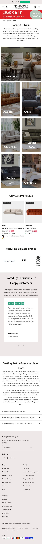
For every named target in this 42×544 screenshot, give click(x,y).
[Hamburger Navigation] (3, 7)
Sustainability (27, 486)
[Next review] (23, 345)
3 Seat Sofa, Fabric (30, 228)
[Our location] (35, 7)
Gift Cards (5, 517)
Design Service (6, 502)
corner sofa (30, 33)
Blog (3, 489)
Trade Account (6, 510)
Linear (4, 226)
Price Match (5, 513)
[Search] (7, 7)
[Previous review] (19, 345)
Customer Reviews (28, 475)
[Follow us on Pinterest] (11, 458)
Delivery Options (7, 475)
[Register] (31, 447)
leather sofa (8, 36)
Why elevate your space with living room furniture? (17, 423)
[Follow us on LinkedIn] (14, 458)
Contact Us (5, 468)
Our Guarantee (6, 482)
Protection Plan (7, 506)
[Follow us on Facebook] (4, 458)
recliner (19, 36)
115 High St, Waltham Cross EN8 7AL (19, 523)
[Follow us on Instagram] (7, 458)
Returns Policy (6, 479)
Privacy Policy (35, 528)
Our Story (26, 468)
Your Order (5, 472)
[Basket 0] (39, 7)
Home (4, 20)
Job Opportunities (28, 482)
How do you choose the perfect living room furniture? (18, 417)
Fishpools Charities (28, 479)
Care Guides (5, 486)
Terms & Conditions (23, 528)
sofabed (32, 36)
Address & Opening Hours (31, 472)
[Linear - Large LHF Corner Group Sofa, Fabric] (13, 212)
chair (15, 371)
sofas (21, 29)
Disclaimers (15, 530)
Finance (4, 499)
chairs (28, 29)
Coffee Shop (26, 489)
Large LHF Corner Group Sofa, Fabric (13, 228)
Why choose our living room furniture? (13, 411)
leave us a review (14, 295)
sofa (9, 371)
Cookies (7, 530)
